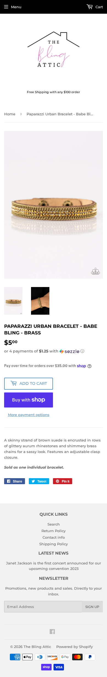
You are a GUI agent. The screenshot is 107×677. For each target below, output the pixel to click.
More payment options (28, 414)
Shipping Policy (53, 544)
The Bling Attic (37, 646)
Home (9, 114)
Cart (98, 7)
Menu (16, 7)
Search (53, 524)
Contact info (54, 537)
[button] (53, 351)
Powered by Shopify (74, 646)
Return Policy (53, 531)
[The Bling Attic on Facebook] (52, 632)
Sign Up (92, 607)
